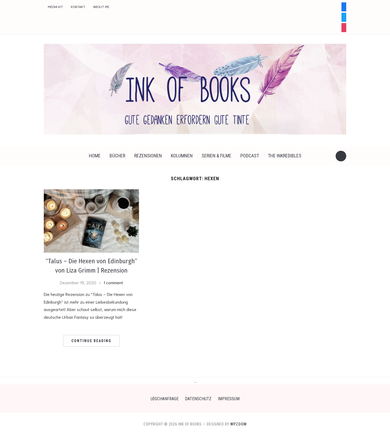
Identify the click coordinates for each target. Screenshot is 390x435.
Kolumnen (182, 155)
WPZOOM (238, 424)
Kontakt (78, 7)
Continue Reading (91, 341)
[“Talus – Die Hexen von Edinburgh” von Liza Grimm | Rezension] (91, 220)
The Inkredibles (284, 155)
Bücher (117, 155)
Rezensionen (148, 155)
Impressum (229, 398)
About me (101, 7)
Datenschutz (198, 398)
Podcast (249, 155)
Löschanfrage (164, 398)
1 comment (113, 282)
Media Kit (55, 7)
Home (95, 155)
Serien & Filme (216, 155)
